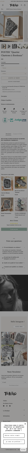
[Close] (25, 424)
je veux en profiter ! (14, 441)
